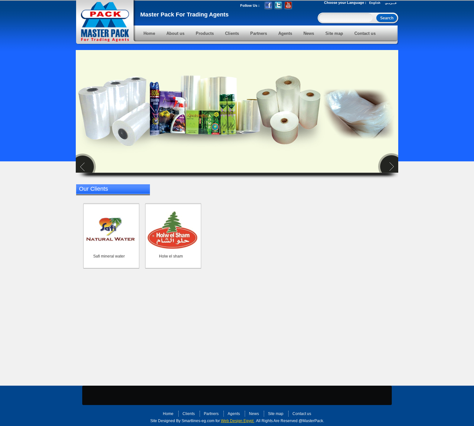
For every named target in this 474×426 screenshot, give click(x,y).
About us (175, 33)
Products (205, 33)
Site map (334, 33)
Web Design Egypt (237, 421)
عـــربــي (391, 3)
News (308, 33)
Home (149, 33)
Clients (232, 33)
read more (195, 394)
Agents (285, 33)
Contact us (365, 33)
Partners (258, 33)
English (374, 3)
